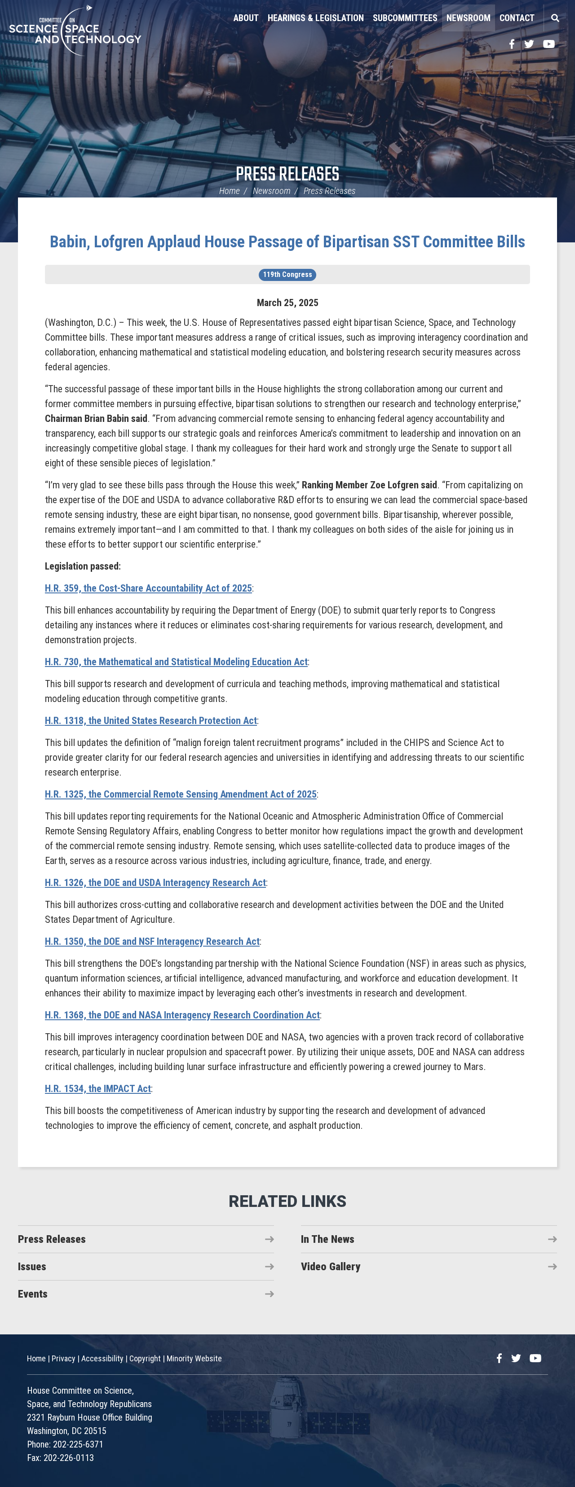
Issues (32, 1266)
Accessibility (102, 1358)
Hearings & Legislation (316, 18)
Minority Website (194, 1358)
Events (33, 1294)
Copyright (145, 1358)
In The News (327, 1239)
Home (229, 190)
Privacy (63, 1358)
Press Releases (288, 175)
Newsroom (469, 18)
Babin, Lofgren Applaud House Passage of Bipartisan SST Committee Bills (287, 241)
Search (555, 17)
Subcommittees (405, 18)
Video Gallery (330, 1266)
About (246, 18)
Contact (517, 18)
